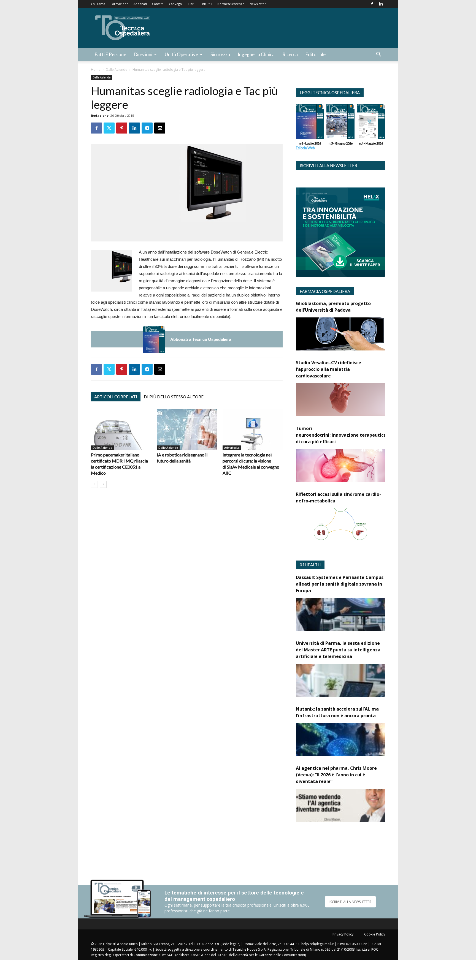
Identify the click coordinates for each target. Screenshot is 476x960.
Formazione (119, 4)
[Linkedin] (381, 4)
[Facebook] (372, 4)
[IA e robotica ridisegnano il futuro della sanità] (187, 429)
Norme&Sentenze (230, 4)
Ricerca (290, 54)
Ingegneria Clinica (256, 54)
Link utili (206, 4)
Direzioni (143, 54)
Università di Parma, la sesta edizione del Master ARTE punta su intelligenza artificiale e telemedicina (338, 649)
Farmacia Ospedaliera (325, 291)
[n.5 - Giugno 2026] (340, 123)
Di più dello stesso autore (174, 396)
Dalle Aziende (116, 69)
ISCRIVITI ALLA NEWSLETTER (350, 901)
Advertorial (232, 448)
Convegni (176, 4)
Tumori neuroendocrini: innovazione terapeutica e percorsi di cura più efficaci (352, 435)
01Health (310, 564)
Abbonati (140, 4)
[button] (378, 55)
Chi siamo (98, 4)
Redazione (100, 115)
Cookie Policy (374, 934)
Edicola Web (305, 148)
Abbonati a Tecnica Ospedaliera (200, 339)
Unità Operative (181, 54)
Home (96, 69)
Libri (191, 4)
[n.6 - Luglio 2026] (154, 339)
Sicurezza (220, 54)
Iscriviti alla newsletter (328, 165)
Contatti (158, 4)
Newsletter (258, 4)
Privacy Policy (342, 934)
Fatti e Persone (110, 54)
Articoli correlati (115, 396)
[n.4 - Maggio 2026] (371, 123)
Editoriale (315, 54)
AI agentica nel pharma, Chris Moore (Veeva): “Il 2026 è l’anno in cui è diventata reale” (336, 774)
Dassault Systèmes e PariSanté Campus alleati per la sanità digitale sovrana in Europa (339, 584)
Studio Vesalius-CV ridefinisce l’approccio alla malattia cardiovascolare (328, 369)
